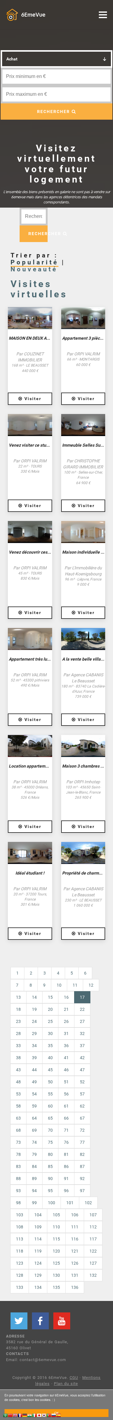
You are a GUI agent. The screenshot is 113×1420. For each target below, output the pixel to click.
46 (66, 1069)
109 (38, 1226)
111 (74, 1226)
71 (66, 1130)
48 (18, 1081)
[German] (24, 1416)
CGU (74, 1377)
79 (34, 1154)
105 (56, 1214)
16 (66, 997)
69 (34, 1130)
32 (82, 1033)
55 (50, 1094)
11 (75, 985)
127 (93, 1263)
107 (93, 1214)
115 (56, 1239)
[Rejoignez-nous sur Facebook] (40, 1320)
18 (18, 1009)
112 (93, 1226)
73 (18, 1142)
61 (66, 1106)
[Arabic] (5, 1416)
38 (18, 1057)
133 (19, 1287)
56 (66, 1094)
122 (93, 1251)
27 (82, 1021)
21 (66, 1009)
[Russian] (53, 1416)
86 (66, 1166)
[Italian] (34, 1416)
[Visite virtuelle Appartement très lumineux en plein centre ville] (30, 639)
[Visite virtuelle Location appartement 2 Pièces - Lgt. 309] (30, 746)
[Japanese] (39, 1416)
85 (50, 1166)
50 (50, 1081)
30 (50, 1033)
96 (66, 1190)
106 (74, 1214)
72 (82, 1130)
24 (34, 1021)
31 (66, 1033)
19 (34, 1009)
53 (18, 1094)
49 (34, 1081)
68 (18, 1130)
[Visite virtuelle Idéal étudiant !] (30, 853)
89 (34, 1178)
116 (74, 1239)
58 (18, 1106)
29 (34, 1033)
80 (50, 1154)
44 (34, 1069)
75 (50, 1142)
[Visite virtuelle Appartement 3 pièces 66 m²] (83, 318)
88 (18, 1178)
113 (19, 1239)
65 (50, 1118)
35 (50, 1045)
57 (82, 1094)
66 (66, 1118)
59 (34, 1106)
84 (34, 1166)
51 (66, 1081)
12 (91, 985)
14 (34, 997)
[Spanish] (58, 1416)
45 (50, 1069)
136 (74, 1287)
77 (82, 1142)
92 (82, 1178)
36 (66, 1045)
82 (82, 1154)
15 (50, 997)
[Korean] (44, 1416)
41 (66, 1057)
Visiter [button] (32, 398)
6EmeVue (33, 14)
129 (38, 1275)
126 (74, 1263)
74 (34, 1142)
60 (50, 1106)
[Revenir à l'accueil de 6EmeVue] (12, 14)
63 (18, 1118)
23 (18, 1021)
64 (34, 1118)
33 (18, 1045)
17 (85, 997)
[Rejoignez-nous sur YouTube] (61, 1320)
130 (56, 1275)
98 (18, 1202)
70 (50, 1130)
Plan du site (66, 1383)
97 (82, 1190)
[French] (19, 1416)
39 (34, 1057)
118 (19, 1251)
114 (38, 1239)
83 (18, 1166)
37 (82, 1045)
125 (56, 1263)
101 (70, 1202)
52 (82, 1081)
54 (34, 1094)
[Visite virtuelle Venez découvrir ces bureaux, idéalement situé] (30, 532)
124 (38, 1263)
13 (18, 997)
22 (82, 1009)
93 (18, 1190)
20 (50, 1009)
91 (66, 1178)
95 (50, 1190)
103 (19, 1214)
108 (19, 1226)
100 (51, 1202)
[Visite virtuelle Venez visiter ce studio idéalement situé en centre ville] (30, 425)
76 (66, 1142)
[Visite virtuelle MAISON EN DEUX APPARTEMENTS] (30, 318)
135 (56, 1287)
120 (56, 1251)
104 (38, 1214)
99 (34, 1202)
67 (82, 1118)
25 (50, 1021)
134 (38, 1287)
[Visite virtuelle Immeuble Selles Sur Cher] (83, 425)
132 (93, 1275)
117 (93, 1239)
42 (82, 1057)
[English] (15, 1416)
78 (18, 1154)
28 (18, 1033)
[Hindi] (29, 1416)
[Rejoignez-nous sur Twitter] (19, 1320)
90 (50, 1178)
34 (34, 1045)
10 (59, 985)
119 (38, 1251)
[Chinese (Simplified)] (10, 1416)
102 (88, 1202)
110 (56, 1226)
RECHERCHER (54, 111)
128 (19, 1275)
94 (34, 1190)
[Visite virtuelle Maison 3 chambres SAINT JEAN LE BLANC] (83, 746)
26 (66, 1021)
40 (50, 1057)
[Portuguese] (48, 1416)
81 (66, 1154)
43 (18, 1069)
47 (82, 1069)
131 (74, 1275)
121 (74, 1251)
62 (82, 1106)
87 (82, 1166)
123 (19, 1263)
